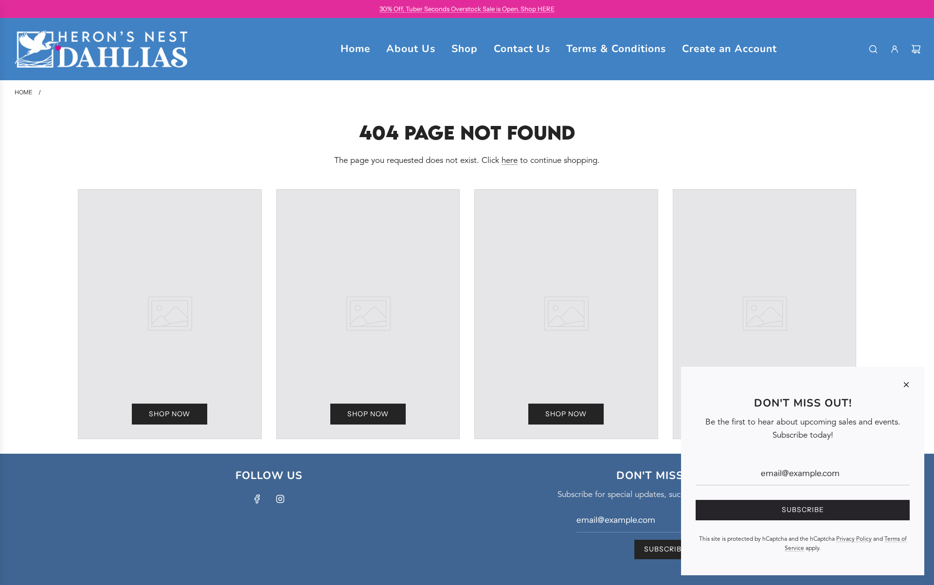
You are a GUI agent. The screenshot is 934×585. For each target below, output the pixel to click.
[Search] (873, 49)
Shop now (169, 413)
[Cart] (916, 49)
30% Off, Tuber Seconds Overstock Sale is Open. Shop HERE (467, 9)
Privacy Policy (854, 539)
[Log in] (894, 49)
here (510, 161)
